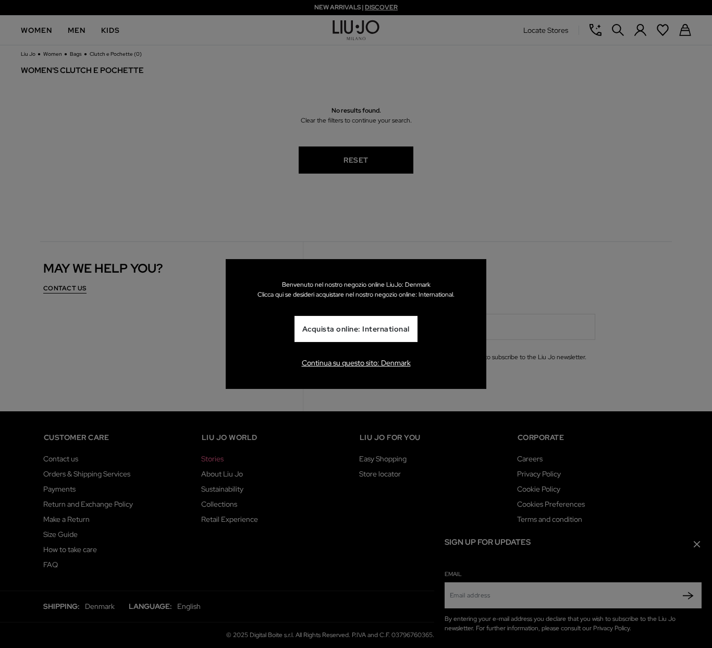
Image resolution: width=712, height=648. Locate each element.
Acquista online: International (356, 329)
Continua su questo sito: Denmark (356, 363)
